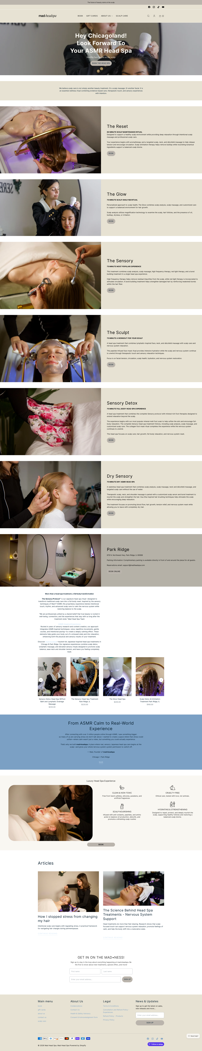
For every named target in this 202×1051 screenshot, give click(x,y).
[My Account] (154, 15)
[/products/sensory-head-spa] (84, 676)
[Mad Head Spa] (47, 16)
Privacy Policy (108, 1020)
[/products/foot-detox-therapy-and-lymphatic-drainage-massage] (52, 676)
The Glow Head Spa (117, 699)
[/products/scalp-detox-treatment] (150, 676)
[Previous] (41, 680)
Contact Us (75, 1010)
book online (114, 571)
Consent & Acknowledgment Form (84, 1017)
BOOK (101, 844)
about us (106, 16)
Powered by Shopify (78, 1045)
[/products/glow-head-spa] (117, 676)
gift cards (92, 16)
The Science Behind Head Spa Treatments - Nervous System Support (128, 914)
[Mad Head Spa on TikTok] (158, 7)
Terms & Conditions (111, 1006)
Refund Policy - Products (113, 1016)
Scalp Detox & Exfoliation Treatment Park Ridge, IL (150, 700)
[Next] (161, 680)
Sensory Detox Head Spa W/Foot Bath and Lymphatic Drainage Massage (52, 701)
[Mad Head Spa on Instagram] (154, 7)
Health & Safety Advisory (80, 1013)
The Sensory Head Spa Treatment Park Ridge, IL (84, 700)
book (80, 16)
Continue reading (47, 933)
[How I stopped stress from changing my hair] (68, 891)
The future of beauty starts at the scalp (101, 2)
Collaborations (76, 1006)
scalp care (122, 16)
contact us (42, 1017)
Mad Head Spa (50, 1045)
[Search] (148, 15)
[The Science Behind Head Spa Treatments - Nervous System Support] (133, 888)
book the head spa (101, 63)
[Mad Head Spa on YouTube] (163, 7)
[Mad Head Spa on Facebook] (149, 7)
